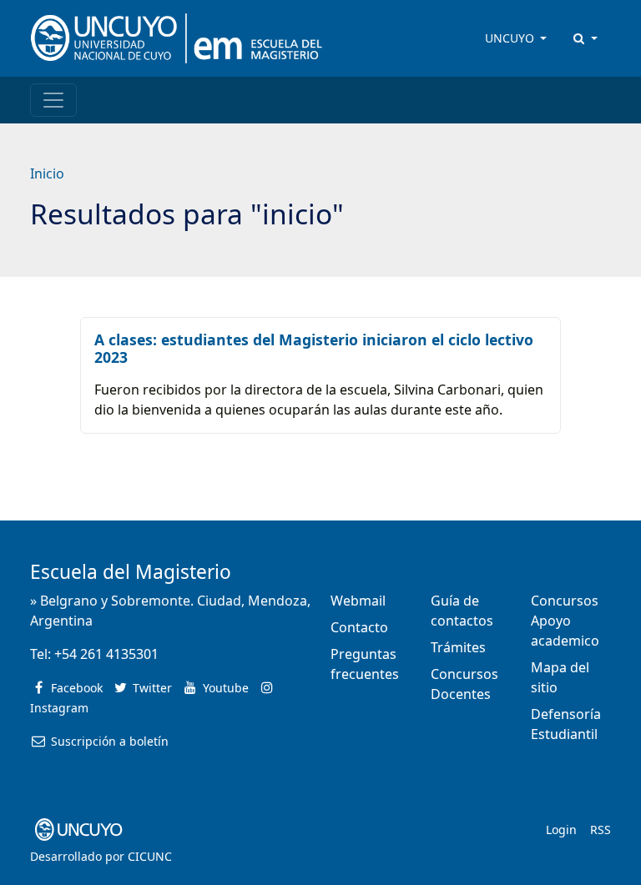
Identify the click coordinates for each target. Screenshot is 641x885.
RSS (600, 829)
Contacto (359, 627)
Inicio (47, 173)
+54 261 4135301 (106, 654)
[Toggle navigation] (53, 100)
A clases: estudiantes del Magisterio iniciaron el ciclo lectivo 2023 (313, 348)
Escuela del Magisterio (130, 572)
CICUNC (150, 856)
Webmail (358, 600)
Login (561, 829)
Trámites (458, 647)
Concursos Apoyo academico (565, 620)
